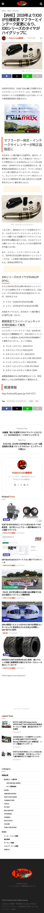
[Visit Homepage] (22, 3)
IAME (31, 401)
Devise (6, 790)
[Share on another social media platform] (37, 76)
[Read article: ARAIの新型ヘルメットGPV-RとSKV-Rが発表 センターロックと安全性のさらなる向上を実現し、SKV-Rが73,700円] (22, 612)
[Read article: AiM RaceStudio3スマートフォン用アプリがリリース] (22, 547)
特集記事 (5, 775)
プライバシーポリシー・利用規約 (13, 906)
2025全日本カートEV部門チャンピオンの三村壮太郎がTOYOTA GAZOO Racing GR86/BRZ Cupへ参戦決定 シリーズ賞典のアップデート (27, 740)
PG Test (7, 807)
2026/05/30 (13, 633)
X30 (37, 401)
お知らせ (7, 849)
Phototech (8, 821)
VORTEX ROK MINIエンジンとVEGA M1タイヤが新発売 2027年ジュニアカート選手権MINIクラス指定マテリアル (21, 527)
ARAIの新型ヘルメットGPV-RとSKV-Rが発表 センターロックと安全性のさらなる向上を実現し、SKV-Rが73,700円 (22, 627)
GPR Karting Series (13, 783)
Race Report (8, 810)
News (9, 11)
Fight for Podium (10, 797)
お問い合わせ (31, 906)
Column (7, 824)
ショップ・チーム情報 (11, 846)
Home (4, 11)
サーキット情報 (9, 843)
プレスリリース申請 (8, 909)
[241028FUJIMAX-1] (22, 118)
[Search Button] (41, 3)
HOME (4, 904)
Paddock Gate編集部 (16, 38)
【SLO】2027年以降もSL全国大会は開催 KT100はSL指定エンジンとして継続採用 (21, 593)
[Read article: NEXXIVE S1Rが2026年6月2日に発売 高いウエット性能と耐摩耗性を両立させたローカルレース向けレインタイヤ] (22, 647)
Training (7, 817)
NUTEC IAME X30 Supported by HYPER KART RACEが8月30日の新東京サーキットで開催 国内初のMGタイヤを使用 (27, 725)
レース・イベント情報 (10, 587)
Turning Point (9, 800)
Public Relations (10, 827)
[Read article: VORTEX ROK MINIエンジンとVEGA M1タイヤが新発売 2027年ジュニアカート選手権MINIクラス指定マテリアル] (22, 512)
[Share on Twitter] (17, 76)
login (9, 675)
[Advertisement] (22, 83)
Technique (8, 814)
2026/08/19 (21, 533)
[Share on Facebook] (7, 76)
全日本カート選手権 (10, 779)
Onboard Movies (10, 793)
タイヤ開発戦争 (11, 786)
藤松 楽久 (5, 633)
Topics (6, 804)
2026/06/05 (21, 565)
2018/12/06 (31, 38)
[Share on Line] (27, 76)
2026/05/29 (21, 668)
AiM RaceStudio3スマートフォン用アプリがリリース (22, 561)
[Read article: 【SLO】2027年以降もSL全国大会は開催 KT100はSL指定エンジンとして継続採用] (22, 579)
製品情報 (15, 11)
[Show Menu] (3, 3)
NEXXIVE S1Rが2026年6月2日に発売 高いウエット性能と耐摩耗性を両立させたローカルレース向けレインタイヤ (22, 662)
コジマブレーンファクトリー (24, 224)
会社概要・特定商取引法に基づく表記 (21, 904)
